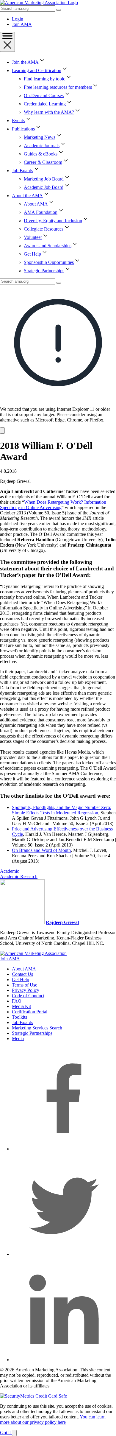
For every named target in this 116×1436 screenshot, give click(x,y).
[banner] (58, 359)
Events (18, 120)
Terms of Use (24, 984)
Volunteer (33, 237)
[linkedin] (64, 1359)
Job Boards (22, 170)
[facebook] (64, 1148)
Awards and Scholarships (47, 245)
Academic (9, 871)
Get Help (32, 253)
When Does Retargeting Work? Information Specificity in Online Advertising (53, 505)
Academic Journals (41, 145)
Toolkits (19, 1017)
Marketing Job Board (44, 178)
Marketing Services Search (37, 1027)
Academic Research (18, 876)
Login (17, 18)
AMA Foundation (40, 212)
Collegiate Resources (43, 228)
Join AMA (22, 24)
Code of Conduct (28, 995)
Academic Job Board (43, 187)
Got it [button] (6, 1432)
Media (18, 1038)
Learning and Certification (36, 70)
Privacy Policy (25, 990)
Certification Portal (29, 1011)
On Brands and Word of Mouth (41, 850)
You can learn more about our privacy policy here (53, 1419)
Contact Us (22, 974)
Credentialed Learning (45, 103)
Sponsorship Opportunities (49, 262)
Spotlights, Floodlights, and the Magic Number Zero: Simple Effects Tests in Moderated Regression (61, 810)
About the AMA (27, 195)
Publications (23, 128)
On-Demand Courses (44, 95)
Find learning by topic (44, 78)
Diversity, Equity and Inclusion (53, 220)
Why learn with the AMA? (49, 112)
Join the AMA (25, 62)
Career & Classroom (43, 162)
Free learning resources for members (58, 87)
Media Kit (21, 1006)
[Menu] (7, 42)
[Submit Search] (58, 10)
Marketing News (39, 137)
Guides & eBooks (40, 153)
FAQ (16, 1001)
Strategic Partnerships (44, 270)
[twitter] (64, 1254)
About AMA (36, 203)
